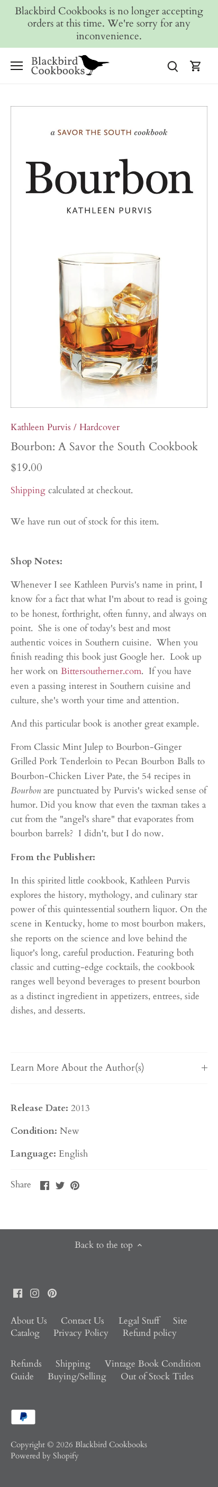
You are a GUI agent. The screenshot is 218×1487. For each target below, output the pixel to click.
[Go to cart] (195, 65)
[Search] (172, 65)
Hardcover (99, 427)
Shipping (28, 490)
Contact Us (82, 1321)
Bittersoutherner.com (101, 671)
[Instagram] (34, 1292)
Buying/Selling (77, 1376)
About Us (29, 1321)
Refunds (26, 1364)
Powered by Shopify (45, 1456)
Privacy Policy (80, 1333)
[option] (109, 257)
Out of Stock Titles (157, 1376)
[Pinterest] (52, 1292)
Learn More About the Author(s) (77, 1067)
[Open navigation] (17, 66)
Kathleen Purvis (41, 427)
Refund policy (150, 1333)
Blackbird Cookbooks (111, 1444)
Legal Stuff (139, 1321)
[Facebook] (17, 1292)
